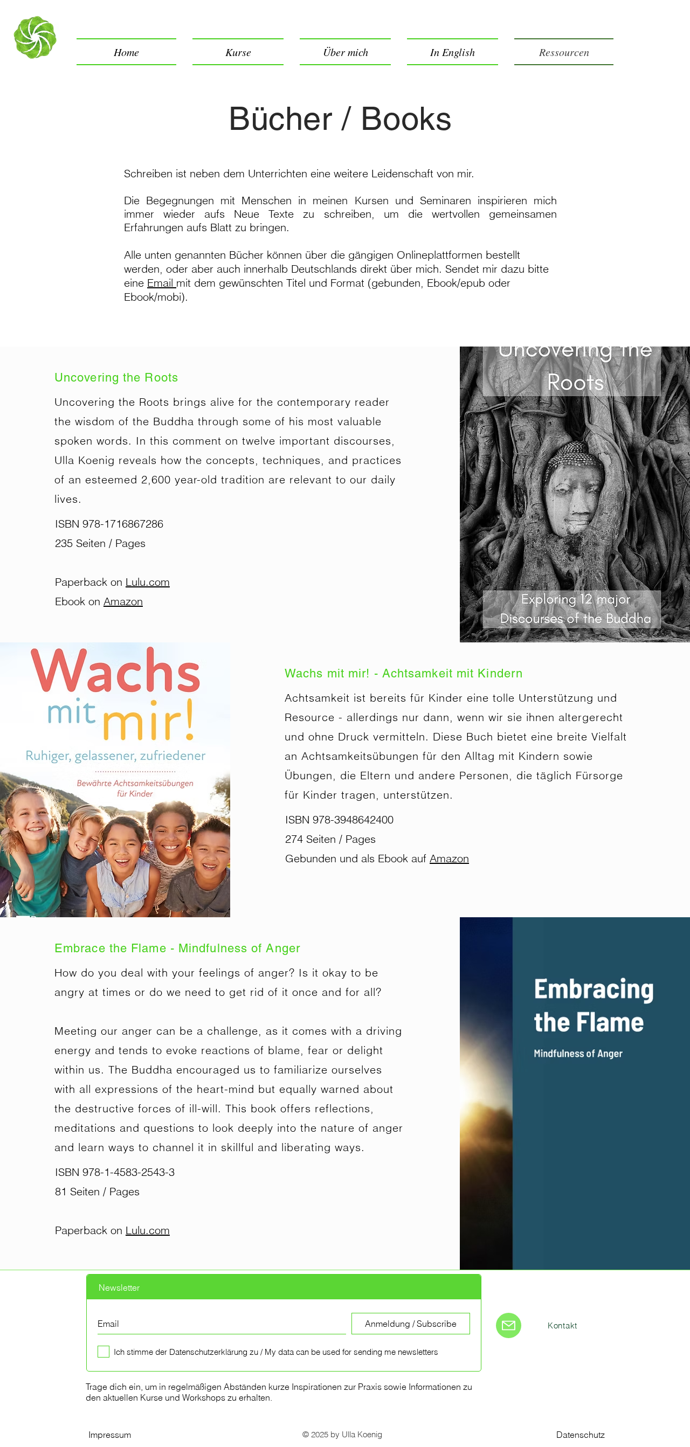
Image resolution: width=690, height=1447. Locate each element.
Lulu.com (148, 582)
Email (161, 282)
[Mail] (508, 1325)
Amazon (123, 601)
